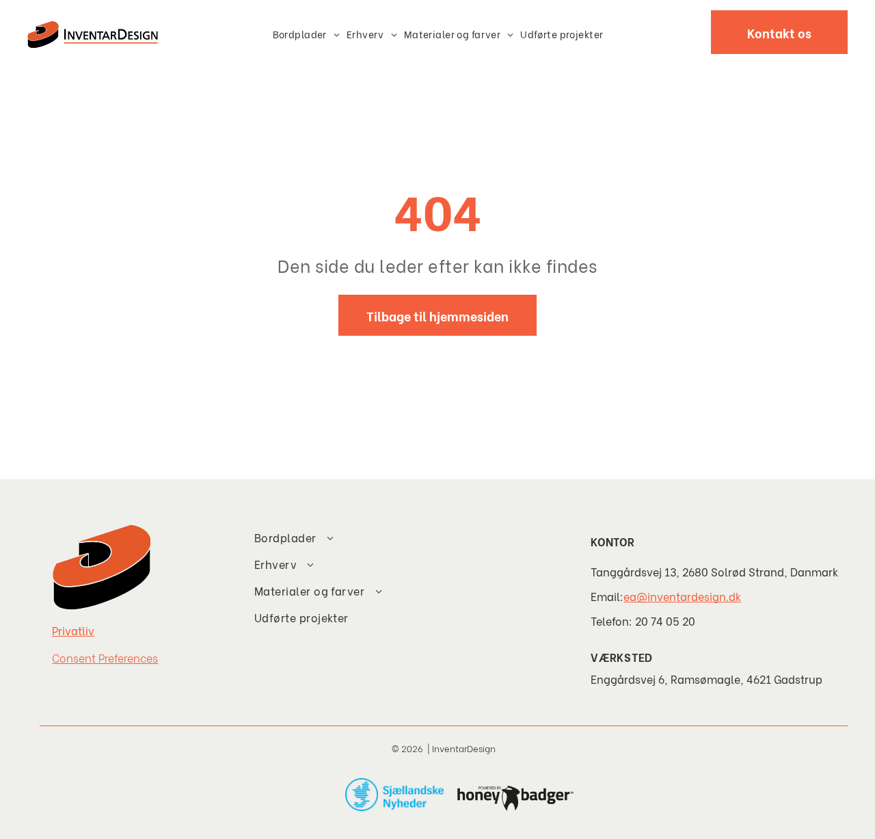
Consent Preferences (105, 657)
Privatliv (73, 630)
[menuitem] (306, 33)
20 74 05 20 (665, 620)
